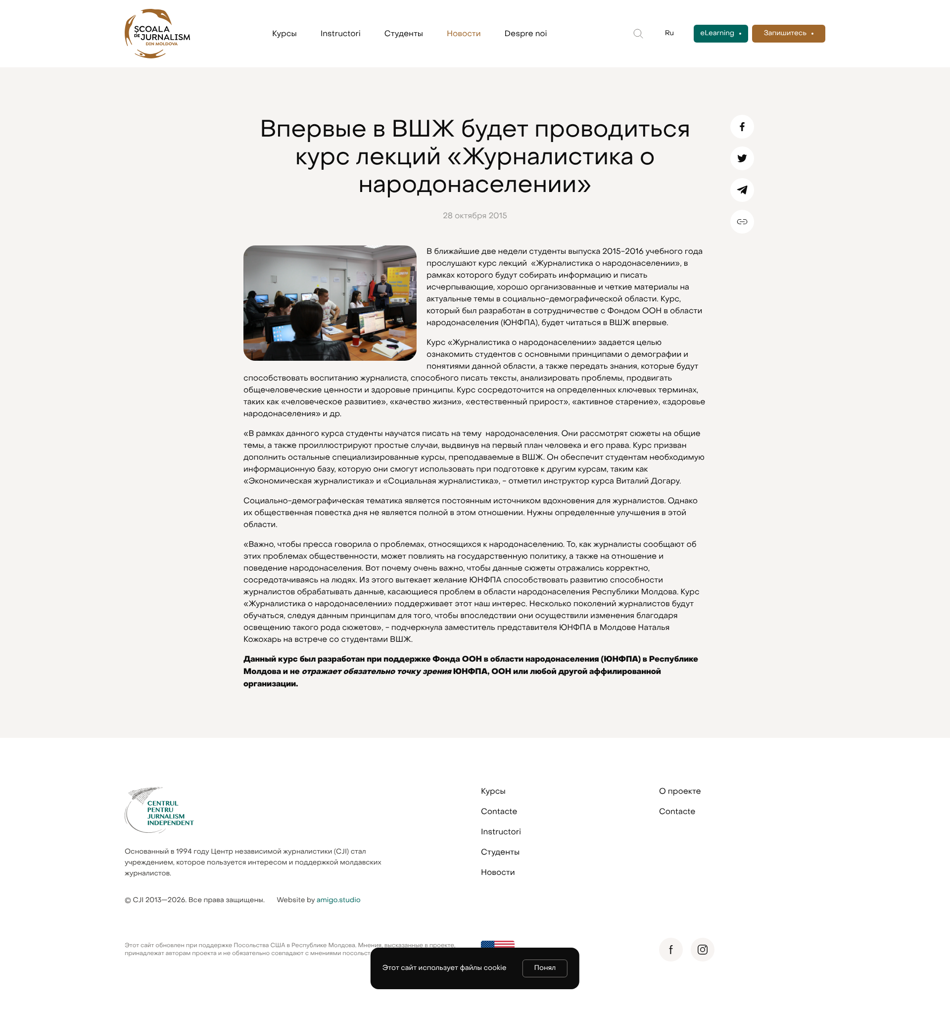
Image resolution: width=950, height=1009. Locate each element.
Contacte (499, 812)
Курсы (284, 34)
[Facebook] (742, 127)
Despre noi (526, 34)
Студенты (403, 34)
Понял (545, 968)
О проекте (680, 791)
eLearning (717, 33)
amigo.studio (339, 900)
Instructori (341, 34)
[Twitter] (742, 158)
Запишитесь (785, 33)
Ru (669, 33)
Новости (464, 34)
